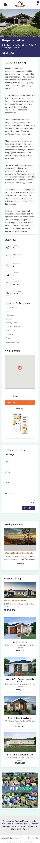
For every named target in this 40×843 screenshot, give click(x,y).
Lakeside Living (20, 642)
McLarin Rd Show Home (15, 600)
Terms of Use (33, 838)
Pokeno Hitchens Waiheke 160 (20, 755)
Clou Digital (29, 842)
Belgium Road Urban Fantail (20, 718)
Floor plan (11, 403)
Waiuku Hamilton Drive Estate (19, 553)
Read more (20, 564)
